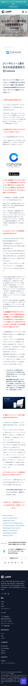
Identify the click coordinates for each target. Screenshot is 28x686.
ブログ (2, 638)
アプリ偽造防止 (5, 616)
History (3, 650)
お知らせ (3, 653)
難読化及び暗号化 (6, 619)
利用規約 (12, 673)
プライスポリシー (5, 608)
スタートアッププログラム (8, 663)
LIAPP (2, 601)
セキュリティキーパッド (7, 623)
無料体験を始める (13, 6)
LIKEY (2, 606)
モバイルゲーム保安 (6, 621)
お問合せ (3, 661)
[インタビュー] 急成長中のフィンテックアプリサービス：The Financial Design (17, 551)
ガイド (2, 633)
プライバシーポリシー (5, 673)
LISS (2, 604)
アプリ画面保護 (5, 626)
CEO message (5, 648)
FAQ (2, 636)
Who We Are (4, 646)
